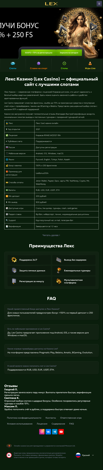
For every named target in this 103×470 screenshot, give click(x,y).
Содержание (58, 423)
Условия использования (19, 423)
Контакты (51, 417)
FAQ (71, 423)
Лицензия (42, 423)
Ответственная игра (71, 417)
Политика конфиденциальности (24, 417)
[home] (51, 3)
